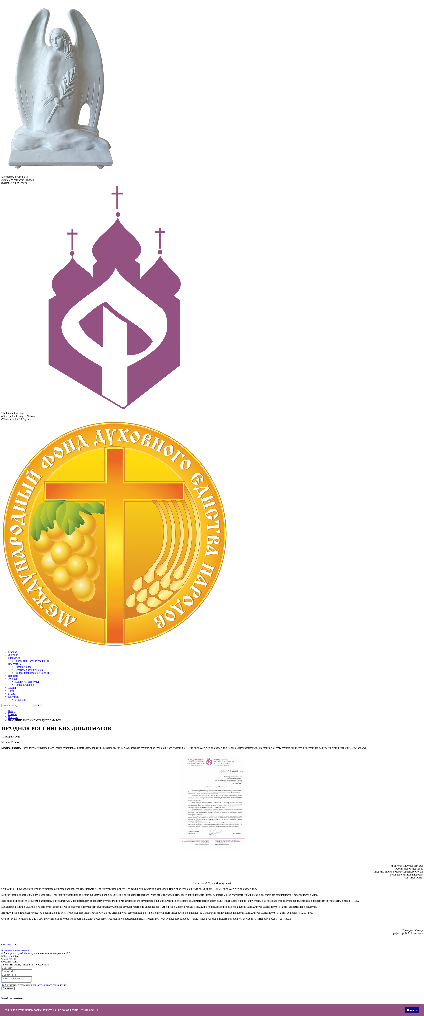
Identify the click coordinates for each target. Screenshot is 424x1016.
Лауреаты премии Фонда (29, 669)
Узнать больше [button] (89, 1010)
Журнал (12, 678)
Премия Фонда (23, 666)
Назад (11, 711)
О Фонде (13, 654)
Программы (14, 663)
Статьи (12, 687)
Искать (37, 705)
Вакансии (20, 699)
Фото (11, 690)
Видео (11, 693)
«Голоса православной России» (32, 672)
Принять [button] (412, 1010)
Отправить (8, 988)
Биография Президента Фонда (32, 660)
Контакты (13, 696)
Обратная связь (10, 944)
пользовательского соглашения (48, 985)
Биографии (14, 657)
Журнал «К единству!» (27, 681)
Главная (12, 651)
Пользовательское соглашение (15, 950)
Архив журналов (24, 684)
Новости (13, 675)
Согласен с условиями (35, 985)
